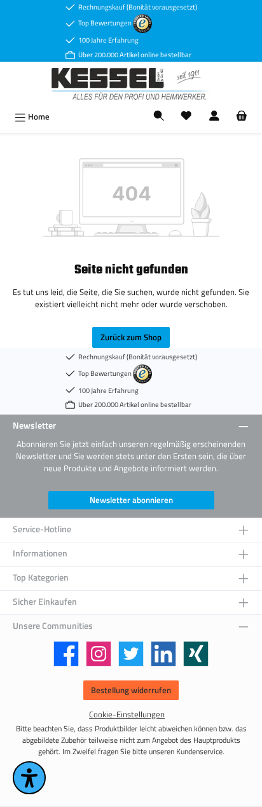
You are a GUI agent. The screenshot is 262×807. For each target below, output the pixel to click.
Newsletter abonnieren (131, 499)
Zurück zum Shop (131, 337)
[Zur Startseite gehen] (131, 83)
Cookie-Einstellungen (127, 714)
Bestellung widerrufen (131, 690)
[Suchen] (159, 116)
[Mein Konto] (214, 116)
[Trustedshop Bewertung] (142, 22)
